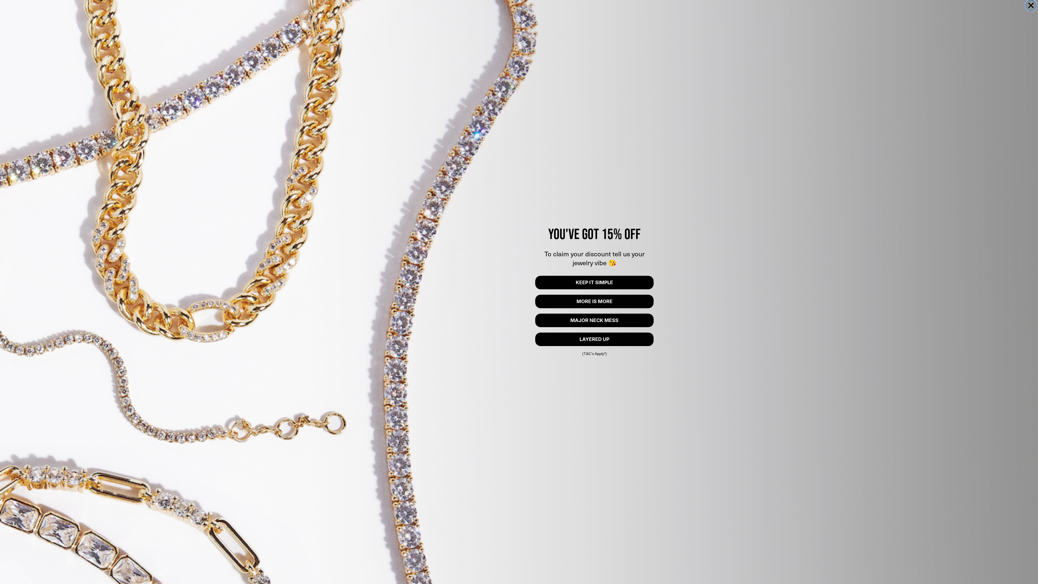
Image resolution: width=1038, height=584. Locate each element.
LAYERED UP (594, 339)
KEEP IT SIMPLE (594, 282)
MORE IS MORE (595, 301)
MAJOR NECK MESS (594, 320)
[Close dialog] (1031, 5)
